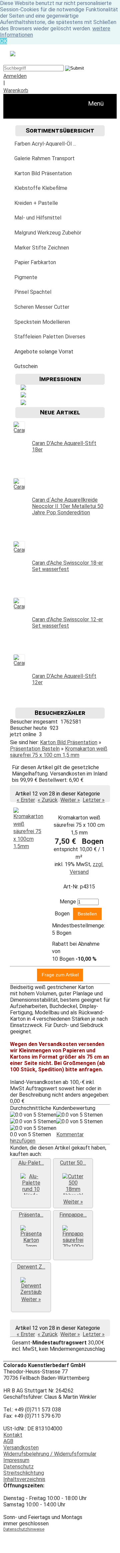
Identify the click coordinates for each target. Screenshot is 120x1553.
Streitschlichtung (23, 1473)
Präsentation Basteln (35, 749)
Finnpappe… (73, 1215)
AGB (8, 1441)
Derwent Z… (31, 1267)
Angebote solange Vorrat (43, 351)
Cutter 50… (73, 1163)
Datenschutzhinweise (23, 1529)
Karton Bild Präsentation (68, 742)
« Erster (26, 800)
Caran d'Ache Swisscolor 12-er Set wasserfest (67, 622)
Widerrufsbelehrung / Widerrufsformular (49, 1454)
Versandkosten (21, 1447)
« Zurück (48, 800)
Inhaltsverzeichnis (24, 1479)
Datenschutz (18, 1466)
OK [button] (3, 41)
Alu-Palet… (31, 1163)
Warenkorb (15, 90)
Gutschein (26, 366)
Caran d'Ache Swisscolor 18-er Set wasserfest (67, 566)
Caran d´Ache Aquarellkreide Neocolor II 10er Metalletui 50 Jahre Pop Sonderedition (67, 506)
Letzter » (94, 800)
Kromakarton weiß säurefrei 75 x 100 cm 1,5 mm (58, 752)
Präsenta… (31, 1215)
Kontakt (12, 1435)
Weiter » (70, 800)
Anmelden (15, 76)
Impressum (16, 1460)
